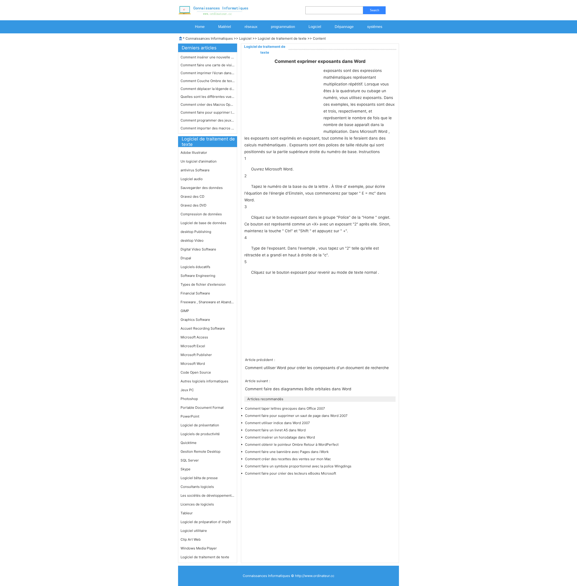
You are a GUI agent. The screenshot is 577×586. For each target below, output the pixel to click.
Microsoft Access (194, 337)
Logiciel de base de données (203, 223)
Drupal (186, 258)
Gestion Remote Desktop (200, 451)
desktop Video (192, 240)
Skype (185, 469)
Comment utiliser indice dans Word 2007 (278, 423)
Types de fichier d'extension (203, 284)
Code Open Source (196, 372)
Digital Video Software (198, 249)
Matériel (224, 27)
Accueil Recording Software (203, 328)
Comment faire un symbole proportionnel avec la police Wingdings (298, 466)
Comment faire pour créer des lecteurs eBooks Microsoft (291, 473)
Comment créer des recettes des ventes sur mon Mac (288, 459)
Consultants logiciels (197, 487)
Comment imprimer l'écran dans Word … (208, 73)
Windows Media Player (199, 548)
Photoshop (189, 399)
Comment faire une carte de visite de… (208, 65)
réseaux (251, 27)
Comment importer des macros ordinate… (208, 128)
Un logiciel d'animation (199, 161)
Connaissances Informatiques (209, 38)
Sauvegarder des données (202, 188)
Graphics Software (195, 319)
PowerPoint (190, 416)
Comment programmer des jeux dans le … (208, 120)
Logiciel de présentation (200, 425)
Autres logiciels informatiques (204, 381)
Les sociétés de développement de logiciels (208, 495)
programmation (283, 27)
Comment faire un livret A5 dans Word (276, 430)
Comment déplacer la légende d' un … (208, 89)
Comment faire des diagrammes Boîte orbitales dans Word (299, 389)
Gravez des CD (192, 196)
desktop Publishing (196, 232)
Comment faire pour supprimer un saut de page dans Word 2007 (296, 416)
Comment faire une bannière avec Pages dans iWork (287, 452)
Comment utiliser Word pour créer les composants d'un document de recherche (317, 367)
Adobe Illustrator (194, 152)
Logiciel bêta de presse (199, 478)
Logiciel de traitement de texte (282, 38)
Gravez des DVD (193, 205)
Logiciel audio (192, 179)
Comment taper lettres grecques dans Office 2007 (285, 408)
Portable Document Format (202, 407)
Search (374, 10)
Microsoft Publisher (196, 355)
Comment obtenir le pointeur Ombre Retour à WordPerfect (292, 444)
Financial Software (195, 293)
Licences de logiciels (197, 504)
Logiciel (315, 27)
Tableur (187, 513)
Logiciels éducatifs (195, 267)
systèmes (374, 27)
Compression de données (201, 214)
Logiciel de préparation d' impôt (206, 522)
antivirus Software (195, 170)
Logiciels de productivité (200, 434)
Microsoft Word (193, 363)
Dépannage (344, 27)
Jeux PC (187, 390)
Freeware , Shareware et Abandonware (208, 302)
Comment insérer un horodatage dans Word (280, 437)
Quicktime (189, 443)
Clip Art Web (191, 539)
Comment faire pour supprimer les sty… (208, 112)
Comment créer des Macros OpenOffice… (208, 104)
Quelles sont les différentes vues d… (208, 96)
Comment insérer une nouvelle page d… (208, 57)
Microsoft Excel (193, 346)
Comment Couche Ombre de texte (208, 81)
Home (200, 27)
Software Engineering (198, 275)
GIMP (185, 311)
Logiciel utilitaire (194, 531)
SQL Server (190, 460)
